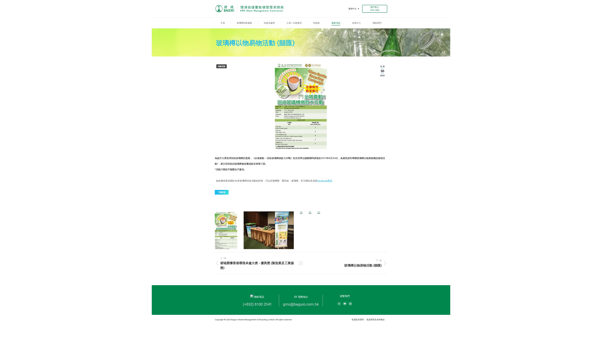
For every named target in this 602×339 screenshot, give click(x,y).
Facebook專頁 (324, 180)
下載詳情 (221, 192)
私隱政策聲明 (358, 319)
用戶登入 (374, 8)
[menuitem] (223, 23)
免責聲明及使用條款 (375, 319)
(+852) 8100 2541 (257, 304)
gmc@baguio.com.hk (301, 304)
